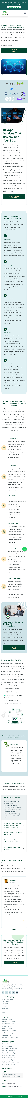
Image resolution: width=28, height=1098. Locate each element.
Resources (5, 1008)
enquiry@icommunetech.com (13, 1086)
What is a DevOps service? (12, 797)
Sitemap (4, 1013)
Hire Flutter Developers (8, 1051)
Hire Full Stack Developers (9, 1057)
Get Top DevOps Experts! (14, 50)
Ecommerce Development (9, 1030)
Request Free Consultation (14, 1096)
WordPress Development (9, 1021)
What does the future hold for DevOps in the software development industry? (13, 825)
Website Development (8, 1019)
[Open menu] (25, 13)
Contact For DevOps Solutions (14, 196)
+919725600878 (10, 1084)
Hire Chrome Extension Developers (11, 1062)
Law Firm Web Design (7, 1033)
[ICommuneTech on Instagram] (6, 992)
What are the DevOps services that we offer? (13, 833)
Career (3, 1010)
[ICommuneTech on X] (13, 992)
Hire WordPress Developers (9, 1053)
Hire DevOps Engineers (8, 1064)
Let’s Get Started (14, 647)
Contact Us (14, 962)
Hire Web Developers (7, 1044)
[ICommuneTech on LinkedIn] (10, 992)
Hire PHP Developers (7, 1046)
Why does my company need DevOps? (12, 848)
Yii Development (6, 1035)
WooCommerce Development (10, 1037)
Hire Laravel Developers (8, 1060)
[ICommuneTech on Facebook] (3, 992)
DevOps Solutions (7, 1028)
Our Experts (5, 1004)
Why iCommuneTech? (8, 999)
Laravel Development (8, 1024)
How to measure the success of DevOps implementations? (12, 841)
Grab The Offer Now (14, 7)
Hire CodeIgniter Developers (9, 1048)
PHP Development (7, 1026)
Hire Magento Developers (9, 1055)
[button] (12, 929)
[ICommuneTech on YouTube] (17, 992)
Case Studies (5, 1001)
